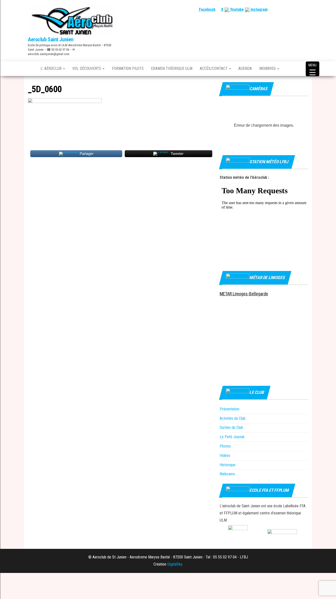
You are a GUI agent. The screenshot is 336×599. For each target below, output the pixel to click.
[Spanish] (293, 9)
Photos (225, 446)
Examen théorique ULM (171, 68)
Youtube (236, 9)
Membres (268, 68)
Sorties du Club (231, 427)
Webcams (227, 474)
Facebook (206, 9)
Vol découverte (87, 68)
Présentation (229, 409)
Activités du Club (232, 418)
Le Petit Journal (232, 436)
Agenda (245, 68)
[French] (282, 9)
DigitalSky (175, 564)
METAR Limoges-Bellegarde (244, 293)
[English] (287, 9)
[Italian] (305, 9)
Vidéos (225, 455)
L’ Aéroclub (51, 68)
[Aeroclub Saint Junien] (30, 68)
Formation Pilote (128, 68)
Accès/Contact (214, 68)
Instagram (259, 9)
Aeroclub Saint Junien (51, 39)
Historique (227, 465)
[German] (299, 9)
